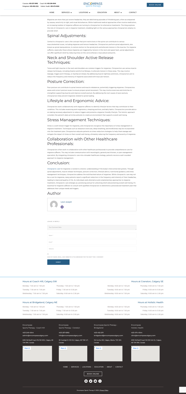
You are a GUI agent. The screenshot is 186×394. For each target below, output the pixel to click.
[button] (155, 5)
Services (66, 12)
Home (51, 12)
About (117, 12)
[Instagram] (100, 381)
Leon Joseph (66, 202)
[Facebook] (86, 381)
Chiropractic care (53, 169)
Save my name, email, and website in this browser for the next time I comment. (75, 257)
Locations (83, 12)
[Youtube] (95, 381)
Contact (133, 12)
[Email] (62, 207)
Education (102, 12)
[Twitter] (90, 381)
